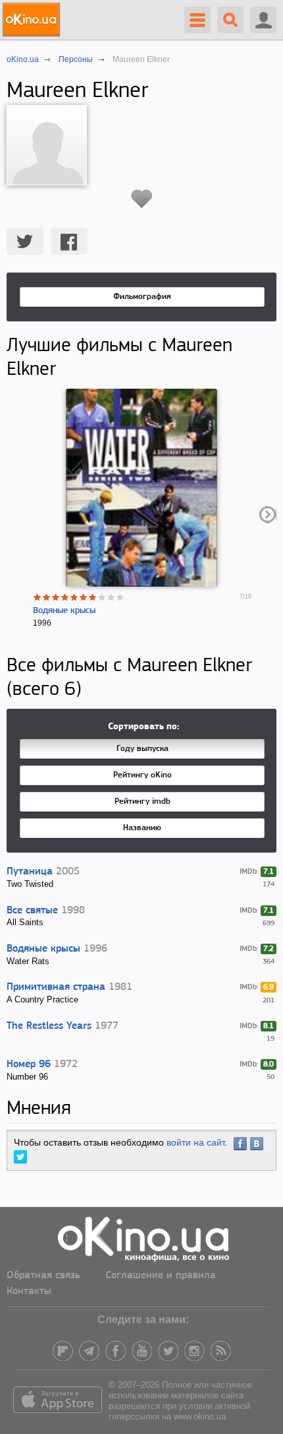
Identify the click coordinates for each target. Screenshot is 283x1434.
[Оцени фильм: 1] (37, 597)
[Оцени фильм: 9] (111, 597)
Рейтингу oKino (142, 775)
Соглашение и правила (160, 1275)
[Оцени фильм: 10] (120, 597)
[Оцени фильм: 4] (65, 597)
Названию (142, 828)
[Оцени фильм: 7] (92, 597)
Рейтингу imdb (142, 801)
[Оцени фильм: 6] (83, 597)
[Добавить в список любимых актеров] (142, 198)
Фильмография (142, 296)
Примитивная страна (56, 987)
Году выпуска (142, 748)
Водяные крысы (64, 611)
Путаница (30, 871)
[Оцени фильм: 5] (74, 597)
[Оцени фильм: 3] (56, 597)
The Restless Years (49, 1026)
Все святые (32, 910)
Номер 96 (29, 1064)
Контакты (29, 1291)
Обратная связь (43, 1275)
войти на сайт (195, 1142)
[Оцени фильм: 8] (102, 597)
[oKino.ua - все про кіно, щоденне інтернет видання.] (33, 20)
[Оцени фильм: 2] (46, 597)
